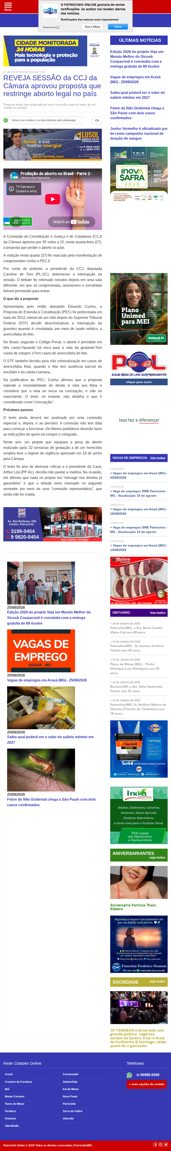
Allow (118, 26)
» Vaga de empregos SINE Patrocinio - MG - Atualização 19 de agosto (138, 493)
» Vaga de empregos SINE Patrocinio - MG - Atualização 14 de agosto (138, 530)
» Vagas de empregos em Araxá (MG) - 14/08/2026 (139, 548)
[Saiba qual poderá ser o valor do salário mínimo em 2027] (52, 707)
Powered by (49, 27)
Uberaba (67, 1118)
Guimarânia (69, 1081)
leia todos (157, 613)
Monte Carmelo (13, 1096)
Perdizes (9, 1111)
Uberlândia (11, 1125)
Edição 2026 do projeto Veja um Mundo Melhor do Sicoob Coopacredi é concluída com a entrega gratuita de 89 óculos (49, 617)
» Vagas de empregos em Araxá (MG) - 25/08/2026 (139, 475)
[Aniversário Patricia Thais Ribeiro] (139, 882)
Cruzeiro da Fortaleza (17, 1081)
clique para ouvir (139, 382)
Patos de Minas (13, 1103)
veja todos (157, 857)
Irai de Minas (70, 1089)
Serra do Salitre (72, 1111)
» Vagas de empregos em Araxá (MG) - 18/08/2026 (139, 511)
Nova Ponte (69, 1096)
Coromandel (69, 1074)
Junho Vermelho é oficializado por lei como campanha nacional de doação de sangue (139, 133)
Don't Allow (92, 26)
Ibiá (6, 1089)
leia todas (158, 458)
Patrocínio (68, 1103)
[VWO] (60, 27)
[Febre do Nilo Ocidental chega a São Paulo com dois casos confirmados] (52, 770)
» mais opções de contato (146, 1084)
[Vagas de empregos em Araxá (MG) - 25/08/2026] (52, 650)
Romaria (9, 1118)
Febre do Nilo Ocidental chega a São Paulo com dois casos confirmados (137, 113)
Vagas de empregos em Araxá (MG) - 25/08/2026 (47, 680)
